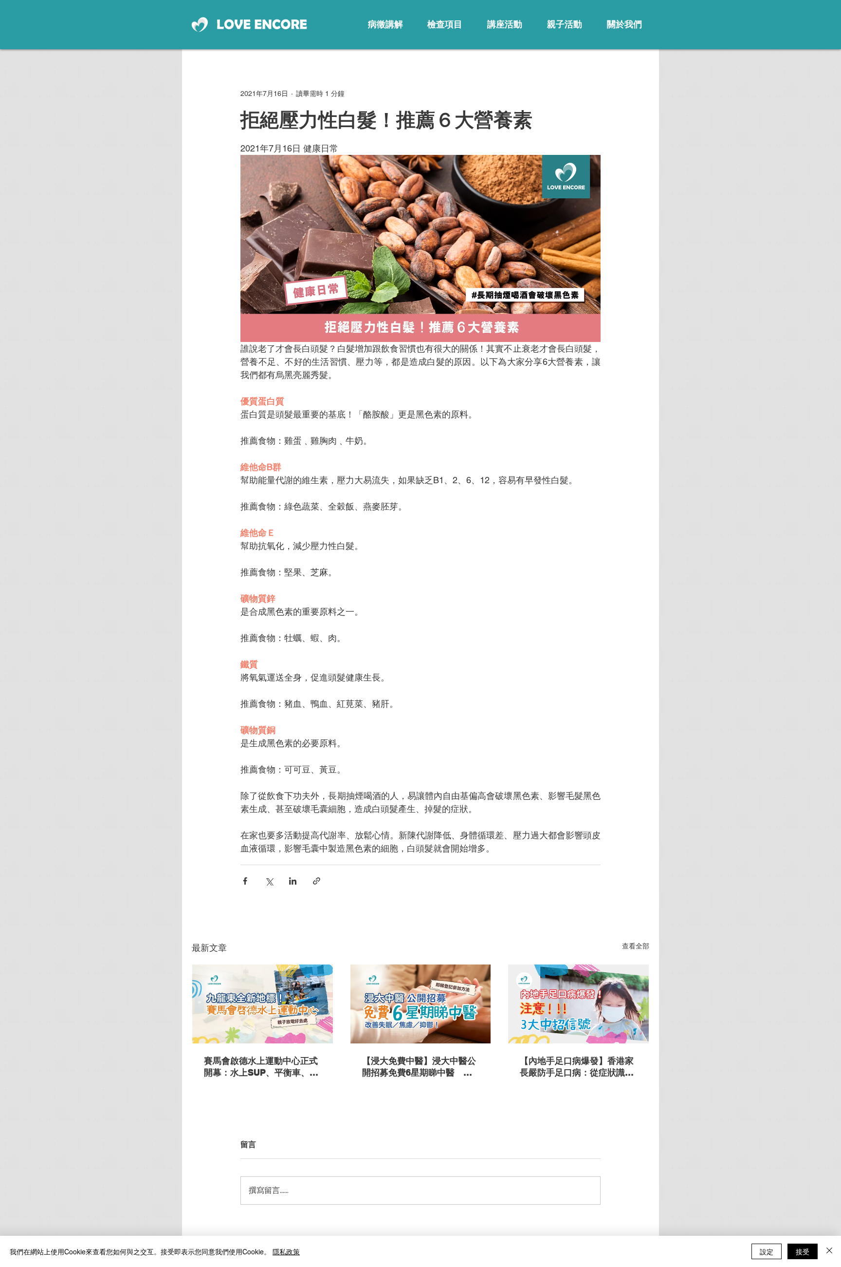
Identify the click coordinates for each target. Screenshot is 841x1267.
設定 (766, 1251)
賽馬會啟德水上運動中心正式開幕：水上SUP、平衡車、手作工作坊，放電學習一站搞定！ (261, 1067)
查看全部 (635, 946)
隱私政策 (286, 1251)
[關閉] (829, 1251)
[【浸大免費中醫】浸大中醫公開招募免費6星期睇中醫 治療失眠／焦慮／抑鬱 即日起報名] (420, 1003)
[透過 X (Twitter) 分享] (269, 881)
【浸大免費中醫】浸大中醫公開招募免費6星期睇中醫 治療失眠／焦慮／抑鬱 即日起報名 (419, 1067)
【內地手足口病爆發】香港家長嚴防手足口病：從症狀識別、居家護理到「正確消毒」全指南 (577, 1067)
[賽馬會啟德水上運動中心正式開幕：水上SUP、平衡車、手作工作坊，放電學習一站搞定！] (262, 1003)
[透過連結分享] (316, 881)
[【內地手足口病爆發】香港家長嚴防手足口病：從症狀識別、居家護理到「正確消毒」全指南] (578, 1003)
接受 (802, 1251)
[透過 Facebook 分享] (245, 881)
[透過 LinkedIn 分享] (292, 881)
